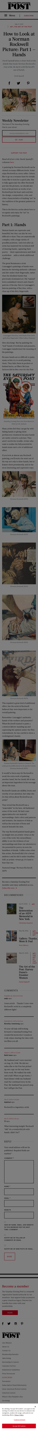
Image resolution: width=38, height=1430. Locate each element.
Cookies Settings (19, 1420)
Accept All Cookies (19, 1426)
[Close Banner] (35, 1407)
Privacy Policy (19, 1415)
